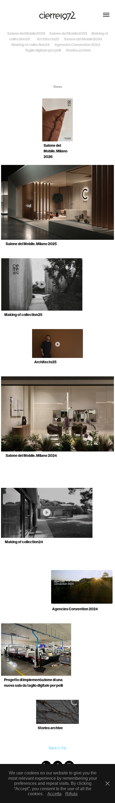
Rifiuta (71, 794)
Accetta (54, 794)
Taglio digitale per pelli (43, 50)
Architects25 (48, 39)
